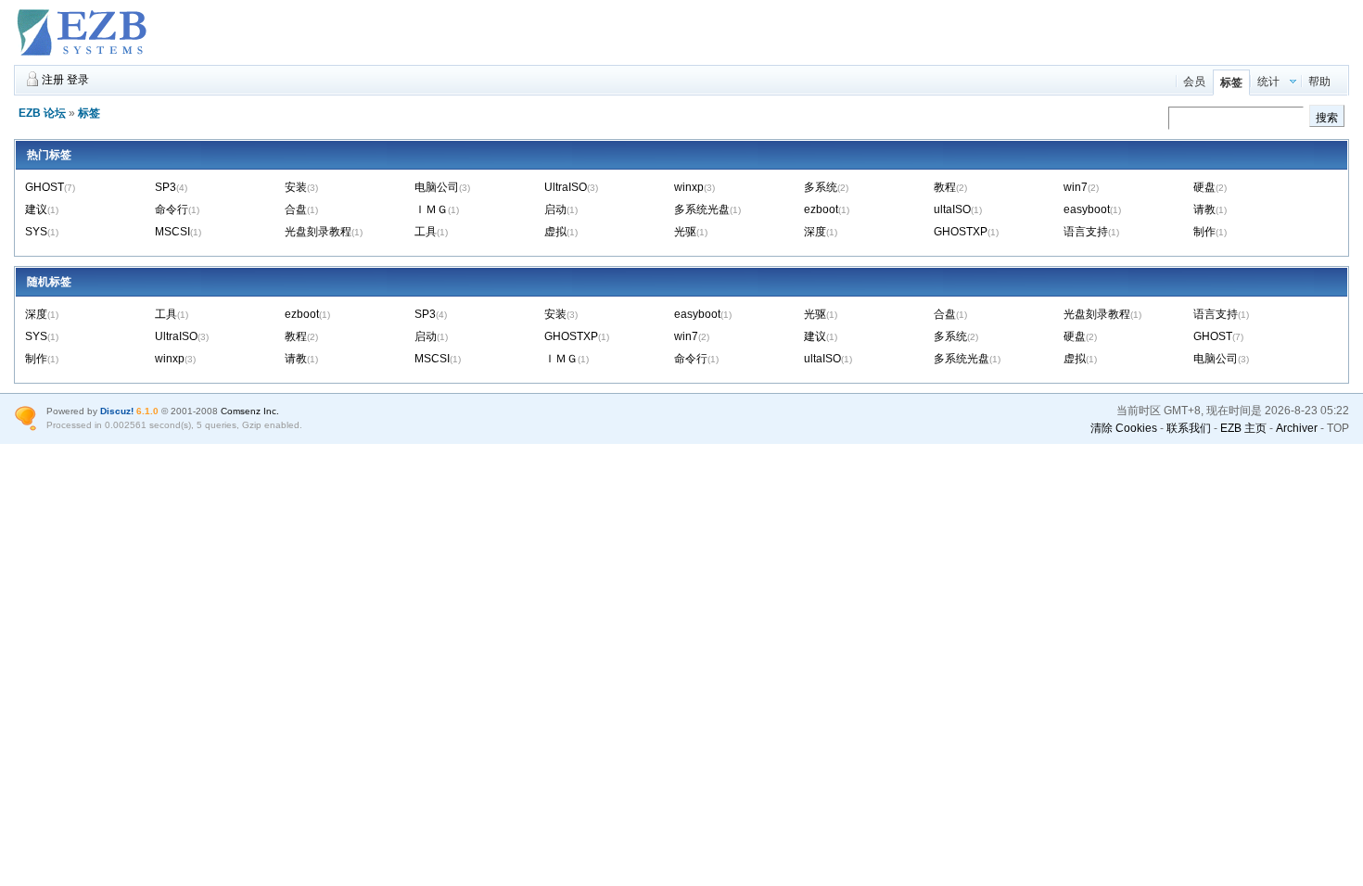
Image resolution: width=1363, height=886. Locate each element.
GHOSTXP (960, 231)
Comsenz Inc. (250, 411)
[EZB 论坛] (83, 56)
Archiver (1297, 428)
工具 (425, 231)
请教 (1204, 209)
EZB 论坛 (42, 113)
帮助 (1319, 81)
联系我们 (1188, 428)
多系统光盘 (702, 209)
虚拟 (555, 231)
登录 (78, 79)
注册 (53, 79)
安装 (296, 187)
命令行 (171, 209)
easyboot (1087, 209)
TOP (1338, 428)
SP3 (165, 187)
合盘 (296, 209)
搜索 (1327, 117)
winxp (689, 187)
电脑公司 (436, 187)
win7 (1076, 187)
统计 (1268, 81)
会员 (1194, 81)
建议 (36, 209)
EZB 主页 (1243, 428)
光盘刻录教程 (318, 231)
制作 (1204, 231)
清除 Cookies (1123, 428)
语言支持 (1086, 231)
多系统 (820, 187)
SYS (36, 231)
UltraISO (565, 187)
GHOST (44, 187)
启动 (555, 209)
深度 (815, 231)
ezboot (821, 209)
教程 (945, 187)
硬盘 (1204, 187)
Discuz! (117, 411)
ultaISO (952, 209)
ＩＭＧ (431, 209)
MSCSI (172, 231)
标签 (1231, 82)
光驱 (685, 231)
